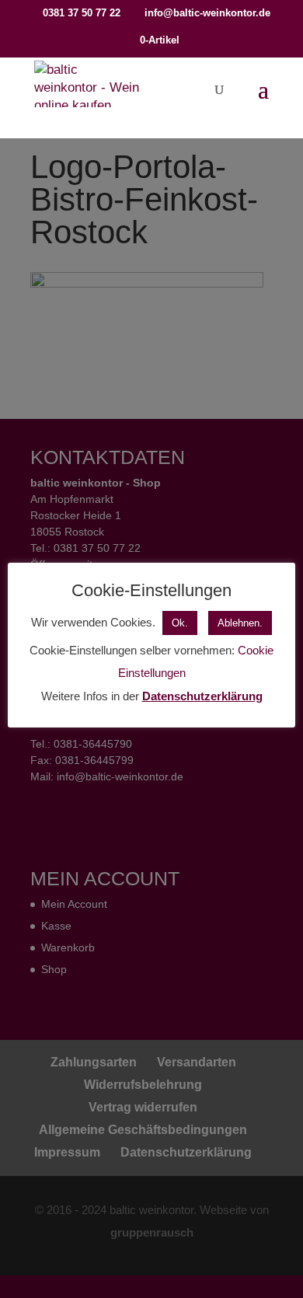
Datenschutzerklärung (202, 696)
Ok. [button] (180, 623)
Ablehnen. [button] (240, 623)
